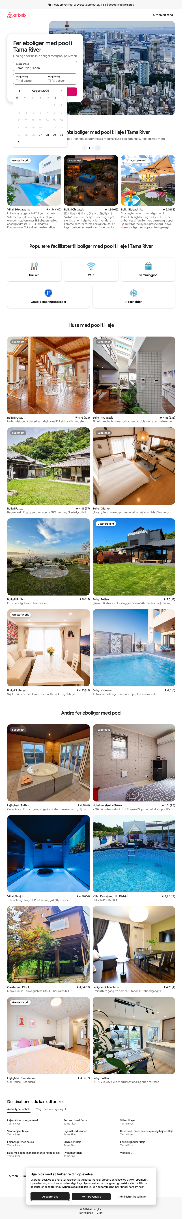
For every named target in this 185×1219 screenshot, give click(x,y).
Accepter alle (50, 1196)
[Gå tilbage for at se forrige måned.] (19, 91)
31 (19, 142)
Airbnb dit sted (163, 15)
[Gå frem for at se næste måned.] (61, 91)
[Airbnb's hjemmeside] (16, 15)
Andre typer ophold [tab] (19, 1109)
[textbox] (29, 80)
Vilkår (100, 1212)
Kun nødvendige (91, 1196)
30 (61, 135)
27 (40, 135)
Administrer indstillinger (132, 1196)
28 (47, 135)
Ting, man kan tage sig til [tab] (51, 1109)
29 (54, 135)
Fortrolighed (86, 1212)
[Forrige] (84, 148)
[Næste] (98, 148)
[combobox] (45, 68)
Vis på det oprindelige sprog (117, 4)
